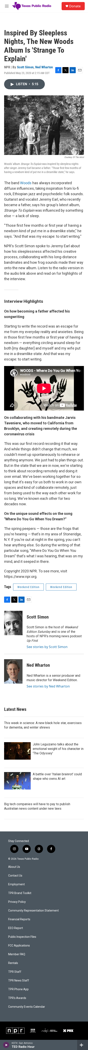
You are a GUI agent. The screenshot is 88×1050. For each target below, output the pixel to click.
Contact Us (15, 875)
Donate (75, 6)
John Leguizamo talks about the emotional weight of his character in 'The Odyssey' (58, 748)
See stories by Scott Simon (47, 647)
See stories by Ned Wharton (48, 686)
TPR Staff (14, 971)
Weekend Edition (28, 587)
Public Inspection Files (22, 936)
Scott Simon (25, 67)
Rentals (13, 963)
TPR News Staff (18, 980)
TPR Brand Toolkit (19, 893)
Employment (16, 884)
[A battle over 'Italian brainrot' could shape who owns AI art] (17, 781)
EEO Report (15, 928)
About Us (14, 866)
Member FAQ (16, 954)
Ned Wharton (44, 67)
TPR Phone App (18, 989)
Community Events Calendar (26, 1006)
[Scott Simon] (13, 623)
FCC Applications (19, 945)
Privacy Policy (17, 901)
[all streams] (82, 1045)
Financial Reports (19, 919)
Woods (26, 183)
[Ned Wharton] (13, 671)
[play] (6, 1045)
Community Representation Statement (33, 910)
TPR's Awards (17, 998)
